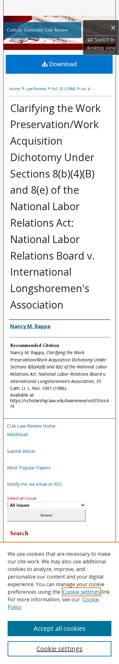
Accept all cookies (60, 628)
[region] (59, 603)
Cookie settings (81, 591)
